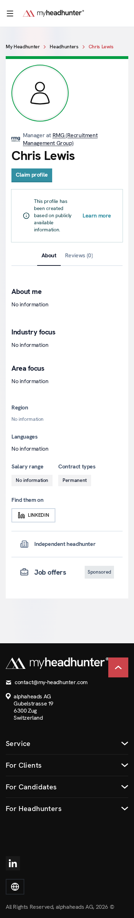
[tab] (49, 255)
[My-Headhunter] (60, 13)
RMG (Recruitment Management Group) (60, 139)
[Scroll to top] (118, 667)
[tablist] (67, 256)
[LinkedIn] (13, 863)
